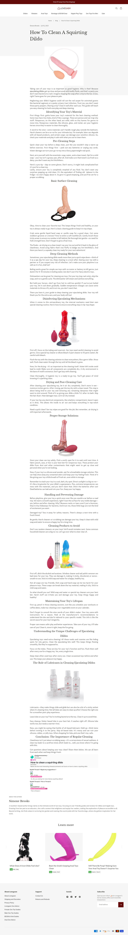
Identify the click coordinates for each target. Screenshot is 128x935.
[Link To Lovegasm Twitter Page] (76, 897)
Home (50, 21)
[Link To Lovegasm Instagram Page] (67, 897)
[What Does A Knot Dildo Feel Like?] (24, 853)
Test (31, 775)
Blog (56, 21)
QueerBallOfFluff (34, 787)
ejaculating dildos (37, 91)
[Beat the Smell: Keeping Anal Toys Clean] (64, 854)
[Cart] (121, 8)
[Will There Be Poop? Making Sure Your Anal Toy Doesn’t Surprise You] (103, 854)
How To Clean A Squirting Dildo (70, 21)
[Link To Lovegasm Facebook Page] (71, 897)
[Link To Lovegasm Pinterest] (80, 897)
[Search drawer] (116, 8)
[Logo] (64, 8)
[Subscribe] (121, 904)
